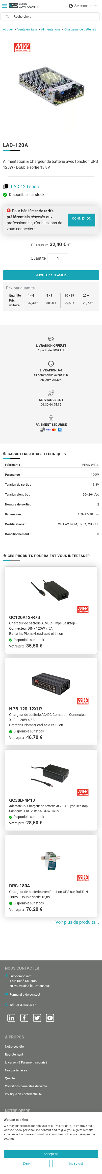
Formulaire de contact (25, 994)
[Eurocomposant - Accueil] (23, 5)
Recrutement (14, 1054)
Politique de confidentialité (23, 1094)
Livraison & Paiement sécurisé (26, 1062)
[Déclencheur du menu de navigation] (4, 6)
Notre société (14, 1046)
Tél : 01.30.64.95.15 (22, 1005)
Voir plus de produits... (77, 922)
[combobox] (56, 17)
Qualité (10, 1078)
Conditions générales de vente (26, 1086)
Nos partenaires (16, 1070)
